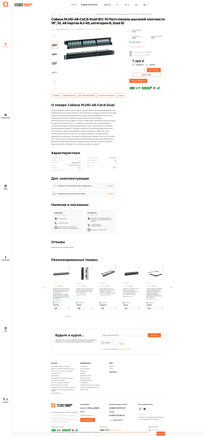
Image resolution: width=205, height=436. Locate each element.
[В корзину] (55, 308)
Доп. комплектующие (87, 95)
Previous (54, 36)
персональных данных (125, 349)
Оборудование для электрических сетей (63, 387)
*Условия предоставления (137, 46)
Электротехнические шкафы (59, 385)
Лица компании (85, 368)
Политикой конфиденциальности (138, 432)
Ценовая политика (85, 380)
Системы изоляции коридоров (60, 382)
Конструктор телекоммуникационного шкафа (62, 390)
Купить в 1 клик (146, 74)
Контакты (5, 400)
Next (54, 81)
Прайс (6, 189)
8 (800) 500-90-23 (89, 5)
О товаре (56, 95)
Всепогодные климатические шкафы (62, 378)
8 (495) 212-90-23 (116, 415)
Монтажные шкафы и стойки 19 (60, 366)
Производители (56, 393)
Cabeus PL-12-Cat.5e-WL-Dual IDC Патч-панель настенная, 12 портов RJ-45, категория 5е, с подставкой (84, 291)
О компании (84, 366)
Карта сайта (141, 414)
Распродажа (84, 382)
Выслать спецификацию (138, 80)
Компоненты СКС (56, 373)
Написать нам (89, 420)
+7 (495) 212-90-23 (96, 224)
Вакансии (83, 371)
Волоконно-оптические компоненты (62, 371)
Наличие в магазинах (106, 95)
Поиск (106, 5)
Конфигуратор (5, 118)
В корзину (156, 70)
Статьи (111, 368)
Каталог (5, 46)
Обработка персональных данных (90, 385)
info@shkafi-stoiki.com (87, 415)
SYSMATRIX (109, 294)
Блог (5, 331)
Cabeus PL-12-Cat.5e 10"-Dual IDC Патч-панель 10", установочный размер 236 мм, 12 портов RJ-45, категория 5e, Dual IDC (131, 291)
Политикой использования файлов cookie (114, 432)
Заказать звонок (118, 420)
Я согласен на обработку (118, 349)
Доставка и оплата (85, 375)
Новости (111, 366)
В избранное (140, 65)
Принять (160, 433)
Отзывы (121, 95)
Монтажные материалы (58, 380)
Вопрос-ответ (84, 389)
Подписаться (154, 335)
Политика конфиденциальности (89, 387)
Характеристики (69, 95)
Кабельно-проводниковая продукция (62, 368)
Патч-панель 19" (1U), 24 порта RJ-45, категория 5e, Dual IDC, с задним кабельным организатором (108, 291)
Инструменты (55, 375)
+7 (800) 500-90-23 (63, 223)
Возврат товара (85, 378)
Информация (85, 363)
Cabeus (78, 157)
